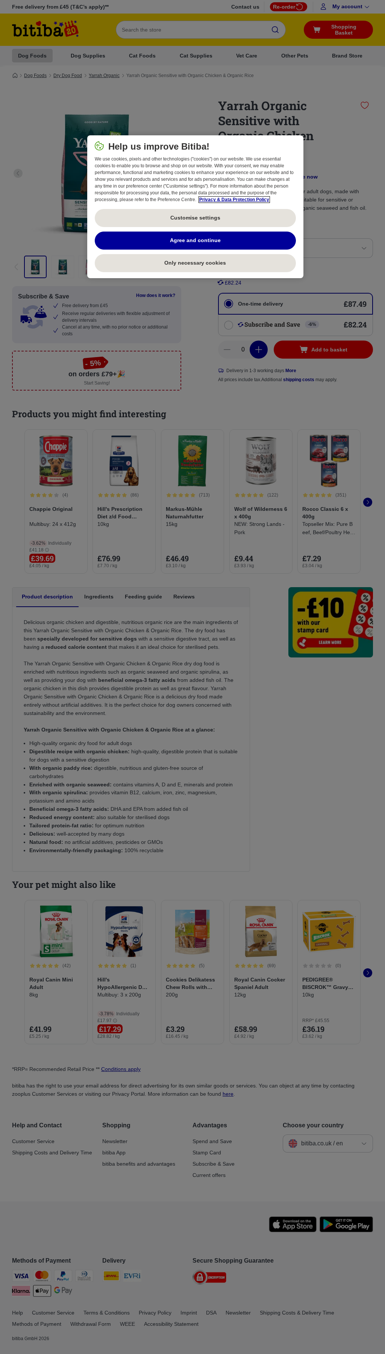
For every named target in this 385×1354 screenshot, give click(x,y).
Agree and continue (195, 240)
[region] (195, 206)
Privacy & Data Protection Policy (234, 199)
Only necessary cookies (195, 263)
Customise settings (195, 218)
